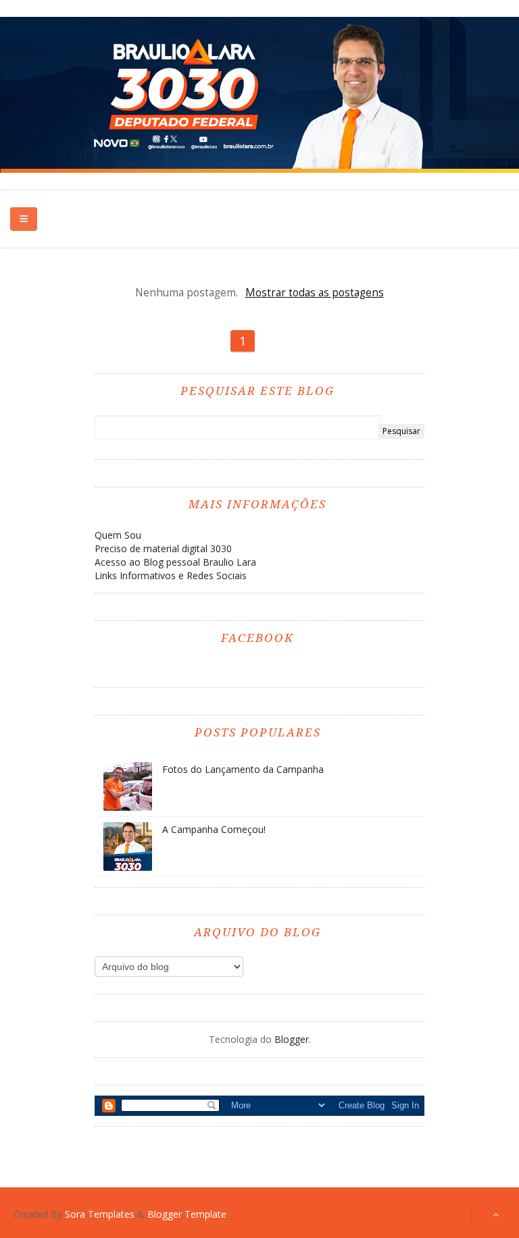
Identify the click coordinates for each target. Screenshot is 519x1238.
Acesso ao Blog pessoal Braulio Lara (175, 562)
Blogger (291, 1039)
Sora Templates (99, 1214)
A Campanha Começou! (214, 829)
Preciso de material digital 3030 (163, 548)
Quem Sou (118, 535)
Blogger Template (186, 1214)
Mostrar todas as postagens (314, 293)
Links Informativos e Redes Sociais (171, 575)
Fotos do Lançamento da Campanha (243, 769)
